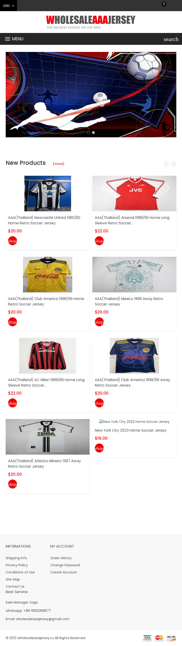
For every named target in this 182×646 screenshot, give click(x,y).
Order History (61, 558)
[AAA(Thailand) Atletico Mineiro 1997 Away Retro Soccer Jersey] (48, 436)
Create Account (63, 572)
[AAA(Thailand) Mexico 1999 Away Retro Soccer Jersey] (134, 274)
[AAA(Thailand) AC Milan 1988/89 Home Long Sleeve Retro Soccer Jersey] (47, 355)
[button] (88, 132)
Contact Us (15, 586)
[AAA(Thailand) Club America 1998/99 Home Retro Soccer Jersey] (47, 274)
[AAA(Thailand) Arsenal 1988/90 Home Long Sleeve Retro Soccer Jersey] (134, 193)
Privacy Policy (17, 565)
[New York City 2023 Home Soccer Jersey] (134, 421)
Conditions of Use (20, 572)
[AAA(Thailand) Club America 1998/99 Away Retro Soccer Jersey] (134, 355)
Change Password (65, 565)
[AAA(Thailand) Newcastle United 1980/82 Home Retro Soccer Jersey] (47, 193)
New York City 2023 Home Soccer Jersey (131, 430)
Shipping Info (16, 558)
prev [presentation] (10, 94)
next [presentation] (171, 94)
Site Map (13, 579)
